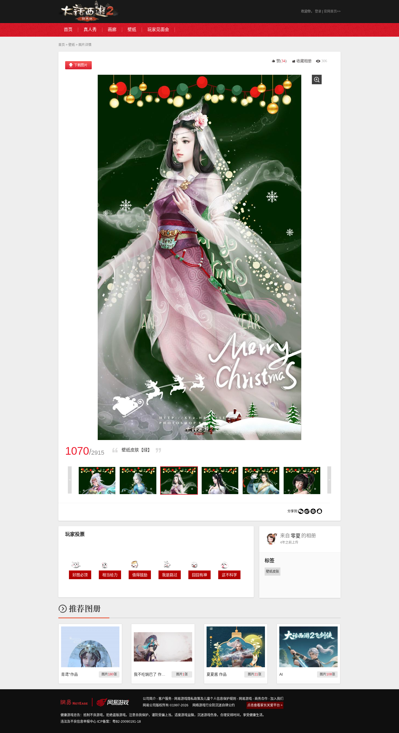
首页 (61, 45)
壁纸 (71, 45)
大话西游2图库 (88, 11)
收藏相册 (304, 61)
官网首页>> (332, 11)
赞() (281, 61)
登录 (318, 11)
